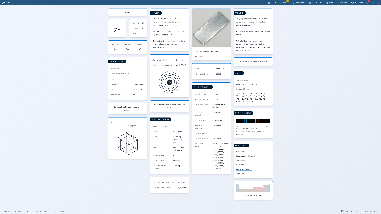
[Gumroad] (352, 211)
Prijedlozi (7, 211)
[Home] (3, 2)
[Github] (342, 211)
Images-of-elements (210, 51)
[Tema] (378, 2)
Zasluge (28, 211)
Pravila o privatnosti (42, 211)
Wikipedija (240, 152)
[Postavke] (373, 2)
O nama (18, 211)
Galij (260, 195)
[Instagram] (347, 211)
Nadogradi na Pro (60, 211)
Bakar (247, 195)
